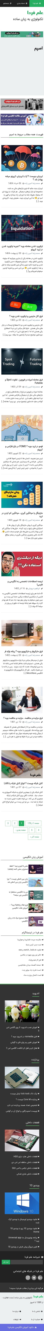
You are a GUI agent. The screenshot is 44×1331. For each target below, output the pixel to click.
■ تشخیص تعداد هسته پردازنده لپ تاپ (23, 1105)
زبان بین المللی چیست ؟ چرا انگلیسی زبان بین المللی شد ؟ (17, 882)
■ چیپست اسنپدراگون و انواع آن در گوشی (22, 1111)
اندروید (35, 994)
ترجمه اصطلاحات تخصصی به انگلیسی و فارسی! (25, 583)
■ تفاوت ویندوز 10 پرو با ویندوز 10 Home (24, 1230)
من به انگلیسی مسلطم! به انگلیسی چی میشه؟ (18, 894)
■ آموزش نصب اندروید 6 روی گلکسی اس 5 (22, 1029)
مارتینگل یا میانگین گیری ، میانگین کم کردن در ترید (22, 514)
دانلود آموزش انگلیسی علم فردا (21, 1327)
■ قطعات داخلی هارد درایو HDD (26, 1156)
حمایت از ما (35, 1319)
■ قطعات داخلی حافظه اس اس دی (25, 1162)
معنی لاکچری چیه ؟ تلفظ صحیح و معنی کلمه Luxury (18, 868)
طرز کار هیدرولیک (35, 960)
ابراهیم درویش (34, 588)
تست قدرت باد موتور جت (31, 970)
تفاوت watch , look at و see (30, 949)
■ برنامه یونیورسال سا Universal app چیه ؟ (23, 1239)
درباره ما (15, 1311)
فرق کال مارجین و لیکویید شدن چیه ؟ (26, 316)
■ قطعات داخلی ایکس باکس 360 (25, 1168)
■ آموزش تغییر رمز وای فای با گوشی (25, 1042)
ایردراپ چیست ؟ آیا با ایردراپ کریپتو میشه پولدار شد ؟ (24, 178)
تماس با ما (36, 1311)
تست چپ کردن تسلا (33, 944)
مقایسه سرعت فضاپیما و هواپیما (29, 939)
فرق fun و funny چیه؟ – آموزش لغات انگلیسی (19, 907)
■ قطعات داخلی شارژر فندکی (28, 1174)
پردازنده (35, 1060)
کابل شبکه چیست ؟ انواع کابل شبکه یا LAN (23, 783)
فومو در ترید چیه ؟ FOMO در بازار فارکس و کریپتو (24, 448)
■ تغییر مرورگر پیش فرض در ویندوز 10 (23, 1247)
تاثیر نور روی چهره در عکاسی (30, 955)
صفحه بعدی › (21, 830)
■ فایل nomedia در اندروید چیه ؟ (25, 1036)
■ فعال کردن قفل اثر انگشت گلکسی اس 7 (22, 1048)
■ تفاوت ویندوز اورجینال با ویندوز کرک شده (23, 1221)
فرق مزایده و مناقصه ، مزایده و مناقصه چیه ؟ (23, 718)
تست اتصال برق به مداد (32, 975)
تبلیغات (16, 1319)
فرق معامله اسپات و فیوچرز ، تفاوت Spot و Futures (24, 381)
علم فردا (35, 13)
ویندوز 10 (34, 1186)
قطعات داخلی (32, 1123)
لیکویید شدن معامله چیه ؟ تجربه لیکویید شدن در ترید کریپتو (22, 248)
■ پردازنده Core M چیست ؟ (27, 1099)
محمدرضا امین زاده (32, 183)
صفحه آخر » (34, 837)
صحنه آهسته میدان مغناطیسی (29, 965)
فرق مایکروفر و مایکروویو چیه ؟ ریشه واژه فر (24, 651)
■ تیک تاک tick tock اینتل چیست (24, 1093)
